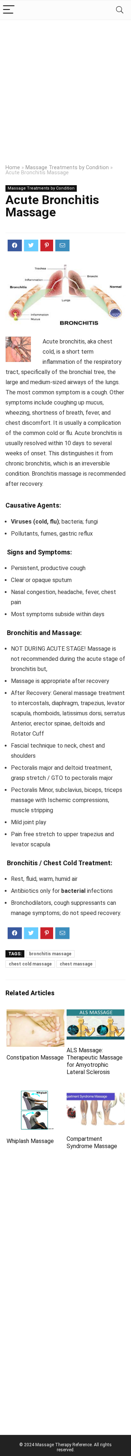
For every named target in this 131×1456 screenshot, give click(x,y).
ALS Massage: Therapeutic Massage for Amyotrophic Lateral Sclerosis (95, 1061)
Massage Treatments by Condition (67, 167)
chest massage (76, 964)
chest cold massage (30, 964)
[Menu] (8, 10)
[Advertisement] (65, 89)
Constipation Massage (35, 1057)
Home (12, 167)
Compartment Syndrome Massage (92, 1142)
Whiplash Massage (30, 1141)
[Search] (119, 10)
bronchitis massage (50, 953)
